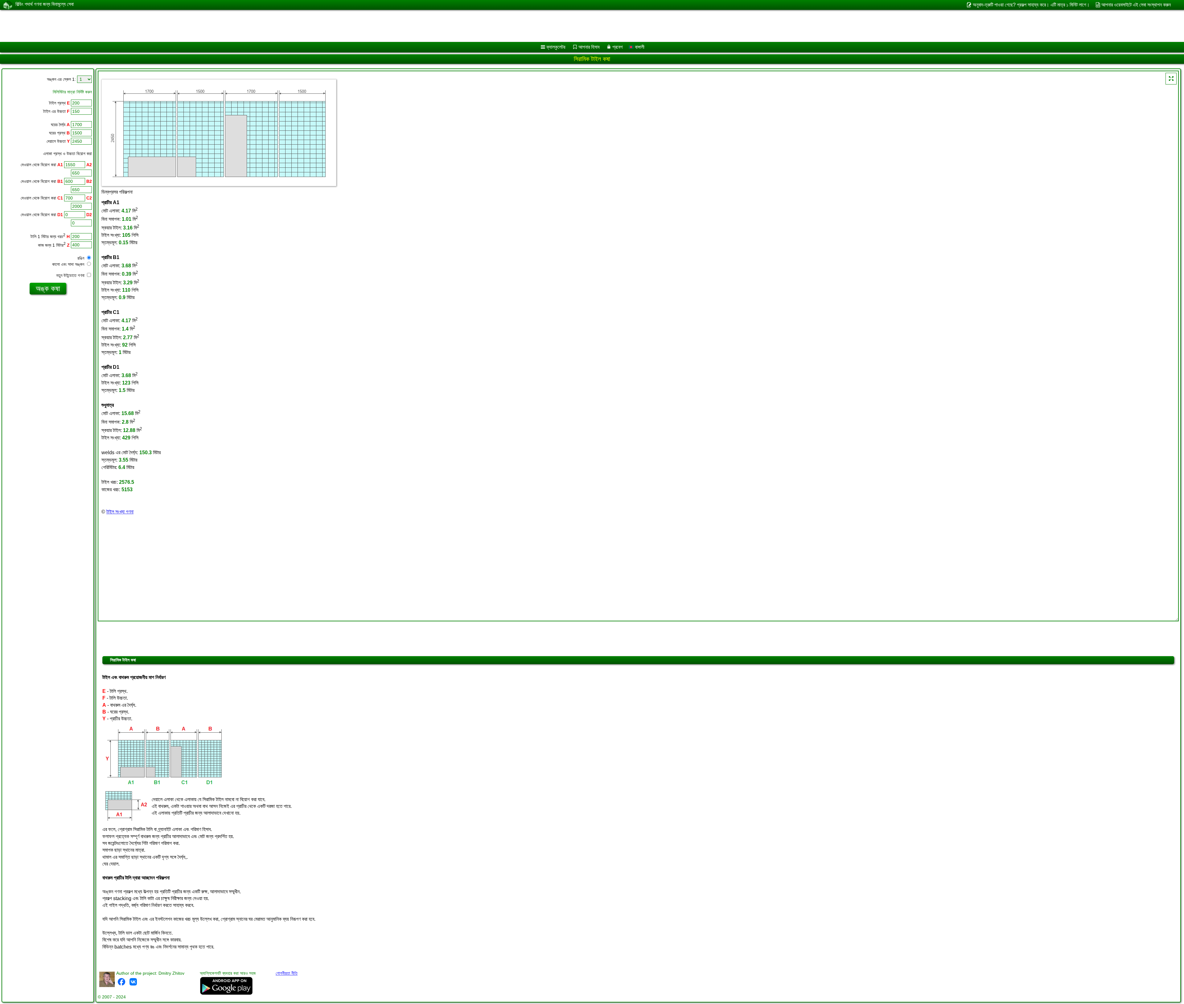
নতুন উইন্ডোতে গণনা (71, 275)
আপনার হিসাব (588, 47)
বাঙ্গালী (639, 47)
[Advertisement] (187, 26)
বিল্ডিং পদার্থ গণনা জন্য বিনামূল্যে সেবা (44, 4)
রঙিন (81, 258)
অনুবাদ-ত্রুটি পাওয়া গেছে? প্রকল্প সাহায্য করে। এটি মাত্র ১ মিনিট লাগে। (1031, 4)
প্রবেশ (617, 47)
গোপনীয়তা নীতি (287, 973)
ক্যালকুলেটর (555, 47)
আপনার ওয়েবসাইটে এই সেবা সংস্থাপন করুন (1136, 4)
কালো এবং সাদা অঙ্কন (68, 264)
